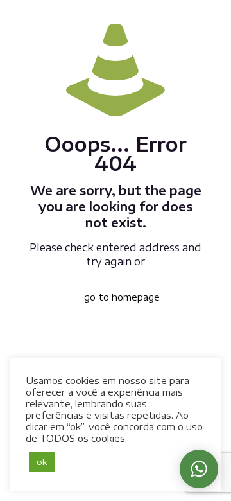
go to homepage (122, 297)
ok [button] (42, 462)
